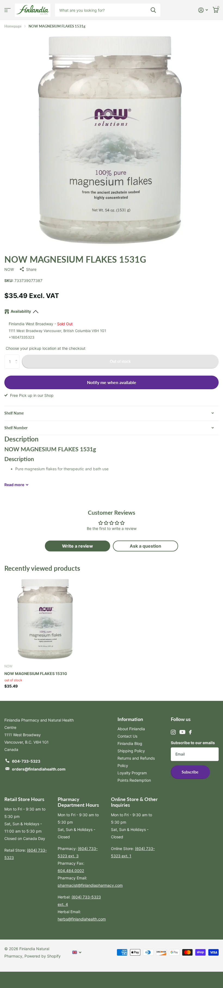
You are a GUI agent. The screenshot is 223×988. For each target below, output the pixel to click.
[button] (17, 356)
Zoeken (153, 10)
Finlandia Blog (129, 743)
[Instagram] (173, 732)
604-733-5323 (26, 761)
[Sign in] (203, 10)
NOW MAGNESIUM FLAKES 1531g (35, 673)
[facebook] (190, 732)
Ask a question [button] (145, 546)
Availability (21, 311)
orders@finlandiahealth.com (39, 769)
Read (14, 484)
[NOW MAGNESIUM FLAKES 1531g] (45, 618)
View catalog (7, 10)
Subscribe (190, 772)
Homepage (12, 26)
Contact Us (127, 736)
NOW (9, 269)
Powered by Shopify (42, 956)
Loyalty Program (132, 773)
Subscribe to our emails (193, 742)
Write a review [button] (77, 546)
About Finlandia (131, 728)
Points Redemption (134, 780)
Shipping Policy (131, 750)
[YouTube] (182, 732)
